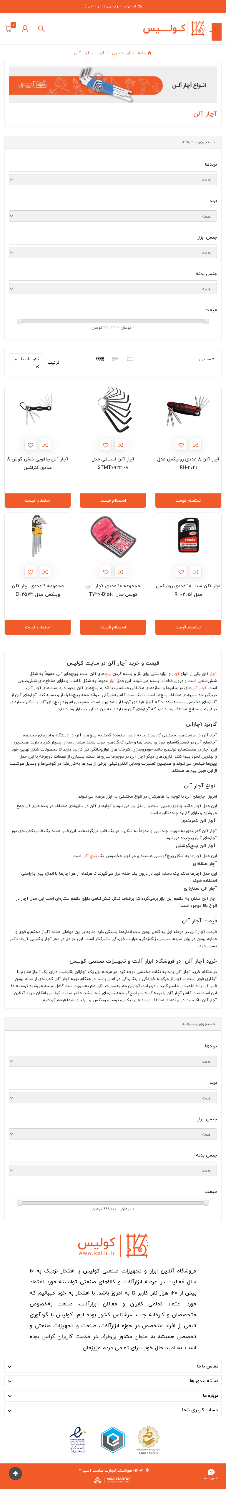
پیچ (108, 674)
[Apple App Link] (148, 1440)
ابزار (112, 681)
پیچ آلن (89, 856)
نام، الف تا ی (25, 362)
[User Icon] (25, 28)
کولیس (53, 993)
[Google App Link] (113, 1440)
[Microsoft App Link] (77, 1440)
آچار (213, 674)
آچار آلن (198, 688)
